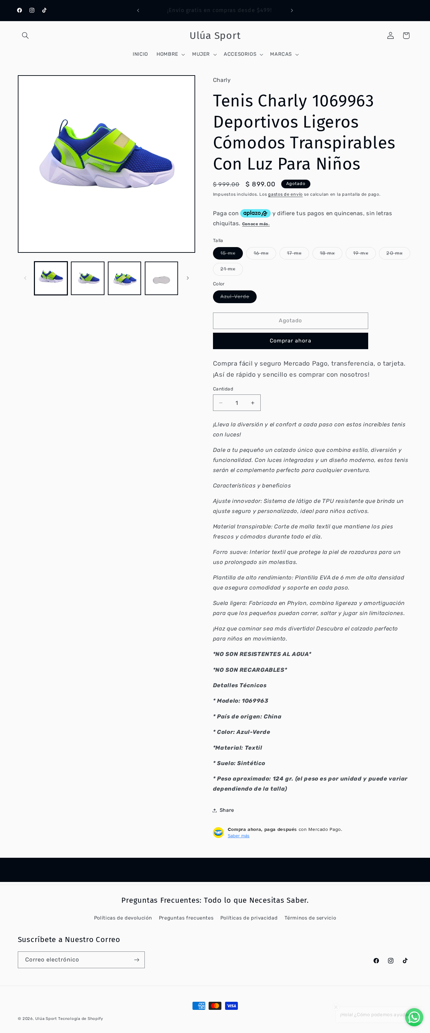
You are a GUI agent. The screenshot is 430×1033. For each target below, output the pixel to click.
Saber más (239, 835)
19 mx (364, 255)
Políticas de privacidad (249, 918)
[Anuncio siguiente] (292, 10)
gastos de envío (285, 194)
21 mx (231, 271)
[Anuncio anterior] (138, 10)
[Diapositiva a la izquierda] (25, 278)
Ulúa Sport (46, 1018)
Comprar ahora (290, 341)
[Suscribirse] (136, 959)
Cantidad (223, 389)
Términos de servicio (310, 918)
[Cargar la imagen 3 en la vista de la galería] (124, 278)
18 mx (331, 255)
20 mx (398, 255)
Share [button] (227, 810)
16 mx (265, 255)
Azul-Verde (238, 298)
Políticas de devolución (123, 918)
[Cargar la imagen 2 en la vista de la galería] (87, 278)
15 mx (231, 255)
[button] (25, 35)
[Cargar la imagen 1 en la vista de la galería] (51, 278)
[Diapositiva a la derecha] (187, 278)
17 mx (298, 255)
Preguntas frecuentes (186, 918)
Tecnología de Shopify (80, 1018)
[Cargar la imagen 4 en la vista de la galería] (161, 278)
